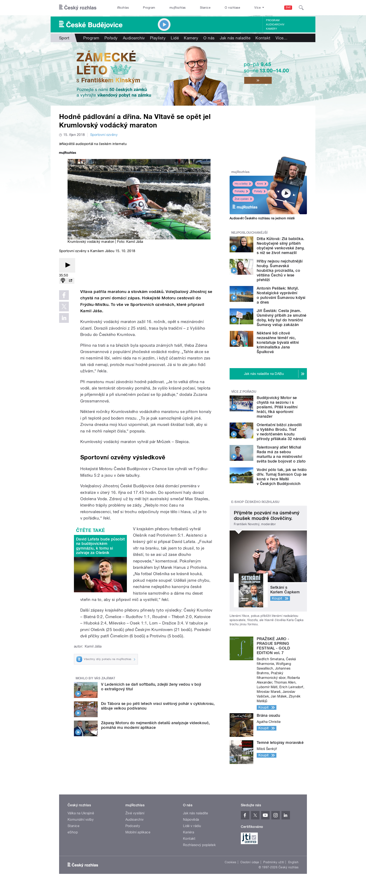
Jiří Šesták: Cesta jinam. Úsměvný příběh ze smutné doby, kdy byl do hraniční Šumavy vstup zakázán (281, 317)
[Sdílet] (70, 281)
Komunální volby (81, 820)
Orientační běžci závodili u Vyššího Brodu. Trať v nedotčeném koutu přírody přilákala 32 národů (281, 432)
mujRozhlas (177, 7)
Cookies (230, 862)
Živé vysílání (242, 199)
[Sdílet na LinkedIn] (64, 318)
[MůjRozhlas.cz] (67, 153)
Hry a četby (241, 183)
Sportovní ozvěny (104, 135)
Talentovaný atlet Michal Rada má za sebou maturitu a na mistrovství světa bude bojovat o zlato (281, 454)
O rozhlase (232, 7)
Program (149, 7)
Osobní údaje (249, 862)
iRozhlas (123, 7)
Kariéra (188, 832)
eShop (73, 832)
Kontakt (262, 38)
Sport (64, 38)
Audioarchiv (275, 24)
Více (282, 38)
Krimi (260, 183)
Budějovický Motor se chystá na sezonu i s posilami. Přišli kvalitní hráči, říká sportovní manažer (277, 407)
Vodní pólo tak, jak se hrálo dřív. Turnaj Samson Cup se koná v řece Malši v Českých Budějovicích (282, 476)
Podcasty (132, 826)
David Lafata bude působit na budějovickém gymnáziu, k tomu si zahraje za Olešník (100, 546)
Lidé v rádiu (192, 826)
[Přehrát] (67, 265)
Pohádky (240, 191)
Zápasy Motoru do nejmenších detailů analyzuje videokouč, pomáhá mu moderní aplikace (155, 725)
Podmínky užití (273, 862)
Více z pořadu (243, 392)
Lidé (175, 38)
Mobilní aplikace (138, 832)
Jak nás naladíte (235, 38)
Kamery (271, 28)
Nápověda (191, 820)
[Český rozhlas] (77, 7)
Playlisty (158, 38)
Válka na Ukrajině (81, 813)
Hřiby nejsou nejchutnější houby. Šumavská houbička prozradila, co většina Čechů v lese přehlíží (279, 270)
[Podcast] (63, 281)
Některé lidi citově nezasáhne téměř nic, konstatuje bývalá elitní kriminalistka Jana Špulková (278, 342)
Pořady (111, 38)
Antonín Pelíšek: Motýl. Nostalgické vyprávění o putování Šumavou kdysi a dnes (281, 295)
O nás (209, 38)
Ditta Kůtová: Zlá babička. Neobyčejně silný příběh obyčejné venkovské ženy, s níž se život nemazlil (281, 245)
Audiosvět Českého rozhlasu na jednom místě (262, 218)
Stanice (205, 7)
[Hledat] (301, 7)
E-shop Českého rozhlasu (255, 502)
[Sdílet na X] (64, 306)
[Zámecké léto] (183, 74)
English (293, 862)
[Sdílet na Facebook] (64, 295)
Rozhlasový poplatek (199, 845)
